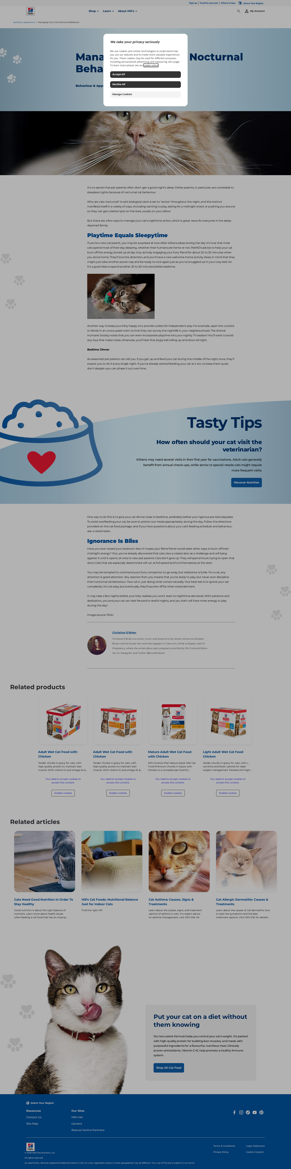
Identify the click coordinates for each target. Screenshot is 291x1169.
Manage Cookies (122, 94)
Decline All (118, 84)
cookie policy (151, 65)
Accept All (118, 74)
